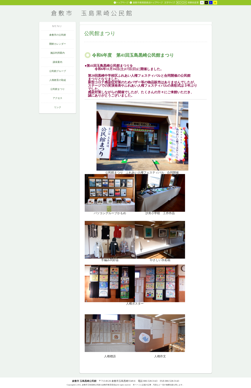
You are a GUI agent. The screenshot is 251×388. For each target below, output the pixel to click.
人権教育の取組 (57, 80)
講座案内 (57, 62)
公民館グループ (57, 71)
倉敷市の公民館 (57, 34)
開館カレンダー (57, 43)
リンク (57, 107)
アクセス (57, 98)
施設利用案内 (57, 52)
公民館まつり (57, 89)
